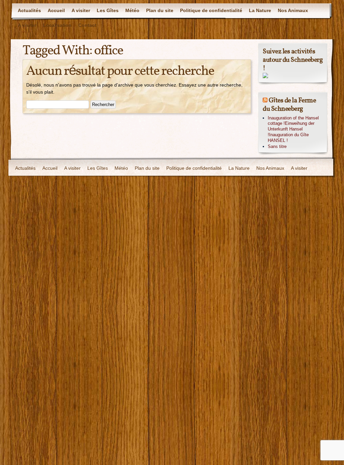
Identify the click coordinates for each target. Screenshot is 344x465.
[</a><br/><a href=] (265, 77)
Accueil (56, 10)
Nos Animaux (293, 10)
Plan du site (159, 10)
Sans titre (277, 146)
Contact (87, 25)
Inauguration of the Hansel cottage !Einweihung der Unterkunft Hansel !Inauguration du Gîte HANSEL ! (293, 129)
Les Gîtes (108, 10)
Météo (132, 10)
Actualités (29, 10)
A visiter (81, 10)
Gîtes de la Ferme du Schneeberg (289, 105)
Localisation (57, 25)
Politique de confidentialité (211, 10)
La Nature (260, 10)
